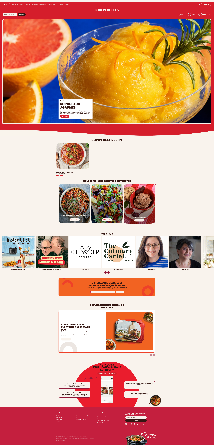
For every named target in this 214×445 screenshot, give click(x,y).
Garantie (78, 421)
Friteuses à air (59, 417)
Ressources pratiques (81, 419)
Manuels (78, 414)
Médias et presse (100, 424)
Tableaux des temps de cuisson (103, 420)
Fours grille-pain (59, 419)
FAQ (77, 417)
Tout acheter (59, 414)
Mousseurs (58, 421)
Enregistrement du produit (82, 415)
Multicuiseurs (59, 415)
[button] (199, 4)
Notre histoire (100, 422)
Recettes (98, 418)
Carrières (99, 425)
